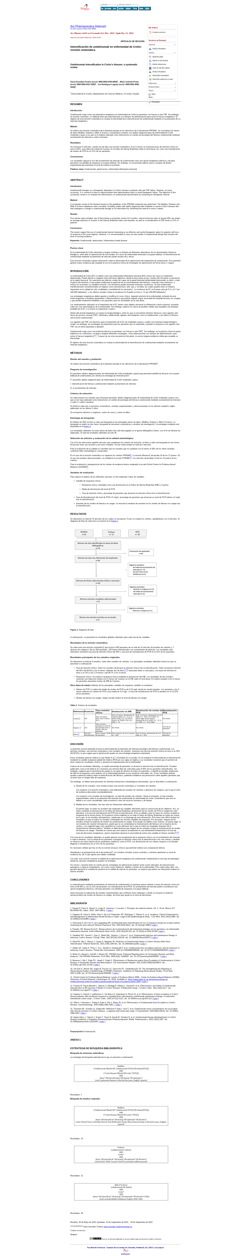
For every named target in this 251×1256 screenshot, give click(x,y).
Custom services (158, 32)
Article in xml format (160, 61)
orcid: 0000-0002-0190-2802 (104, 82)
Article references (159, 64)
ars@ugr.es (125, 1254)
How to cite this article (161, 68)
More (154, 94)
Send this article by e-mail (162, 79)
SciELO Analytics (159, 49)
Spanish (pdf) (157, 57)
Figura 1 (114, 521)
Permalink (156, 102)
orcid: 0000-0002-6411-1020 (83, 84)
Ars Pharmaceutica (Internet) (88, 26)
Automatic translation (160, 75)
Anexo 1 (87, 426)
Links (109, 910)
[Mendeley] (150, 94)
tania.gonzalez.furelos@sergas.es (118, 1227)
